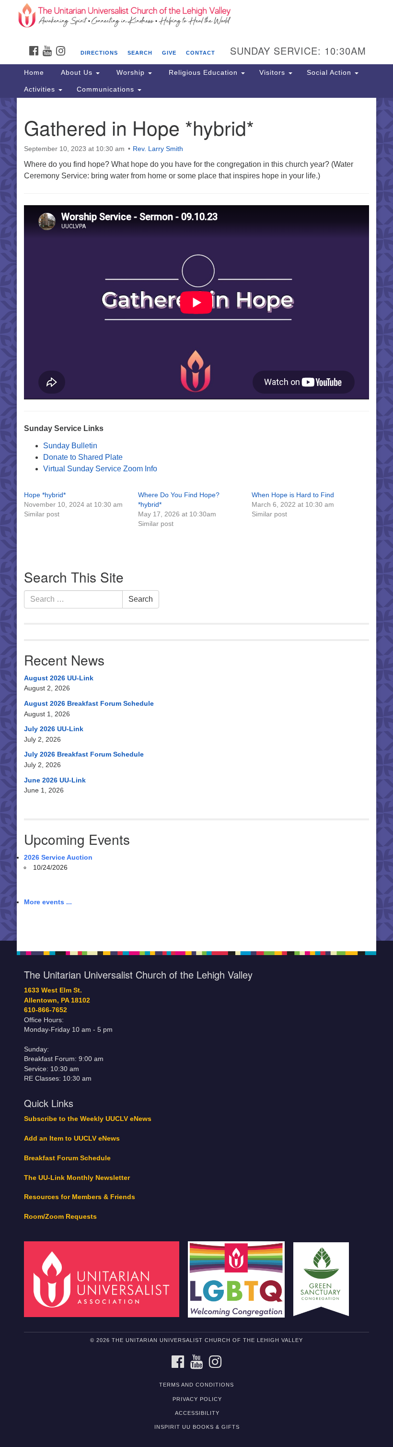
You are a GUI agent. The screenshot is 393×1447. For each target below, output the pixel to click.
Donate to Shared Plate (83, 457)
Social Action (330, 72)
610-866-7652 (45, 1010)
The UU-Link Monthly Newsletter (77, 1177)
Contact (200, 53)
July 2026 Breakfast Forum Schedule (84, 754)
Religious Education (203, 72)
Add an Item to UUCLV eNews (72, 1138)
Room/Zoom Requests (60, 1216)
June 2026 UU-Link (55, 780)
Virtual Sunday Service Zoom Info (100, 469)
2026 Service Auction (58, 857)
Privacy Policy (197, 1399)
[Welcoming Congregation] (239, 1279)
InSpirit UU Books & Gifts (197, 1427)
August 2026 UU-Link (58, 678)
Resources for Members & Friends (79, 1197)
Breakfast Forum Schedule (67, 1158)
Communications (107, 89)
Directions (99, 53)
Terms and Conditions (196, 1385)
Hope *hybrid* (45, 495)
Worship (130, 72)
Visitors (273, 72)
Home (34, 72)
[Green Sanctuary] (324, 1279)
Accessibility (197, 1413)
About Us (76, 72)
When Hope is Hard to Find (293, 495)
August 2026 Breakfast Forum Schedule (89, 703)
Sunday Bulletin (70, 446)
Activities (41, 89)
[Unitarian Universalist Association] (105, 1279)
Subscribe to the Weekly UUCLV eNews (87, 1118)
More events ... (48, 902)
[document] (196, 519)
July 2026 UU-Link (53, 729)
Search (139, 53)
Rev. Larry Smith (158, 148)
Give (169, 53)
